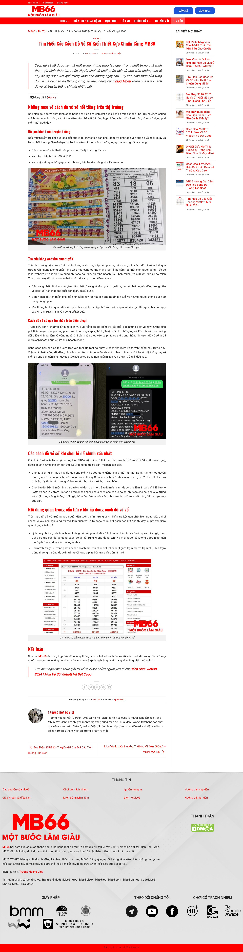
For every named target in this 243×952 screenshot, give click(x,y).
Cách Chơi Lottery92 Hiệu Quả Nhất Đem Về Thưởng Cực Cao (200, 167)
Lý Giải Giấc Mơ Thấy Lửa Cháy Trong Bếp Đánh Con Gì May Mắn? (200, 150)
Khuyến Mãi (162, 21)
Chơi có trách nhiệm (75, 789)
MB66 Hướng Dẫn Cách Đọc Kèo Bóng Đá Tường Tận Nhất (200, 185)
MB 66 (42, 656)
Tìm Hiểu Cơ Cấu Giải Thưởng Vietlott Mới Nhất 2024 (199, 202)
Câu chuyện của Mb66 (15, 789)
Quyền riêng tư (133, 789)
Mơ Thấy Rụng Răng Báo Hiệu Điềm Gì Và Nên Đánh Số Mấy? (198, 115)
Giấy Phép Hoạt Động (87, 21)
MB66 (63, 21)
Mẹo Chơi (111, 21)
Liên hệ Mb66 (132, 797)
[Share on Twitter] (91, 687)
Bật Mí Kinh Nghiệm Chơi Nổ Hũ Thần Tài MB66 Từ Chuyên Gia (198, 45)
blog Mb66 (123, 81)
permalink (120, 699)
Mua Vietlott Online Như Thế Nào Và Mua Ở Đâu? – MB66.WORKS (200, 63)
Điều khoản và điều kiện (16, 797)
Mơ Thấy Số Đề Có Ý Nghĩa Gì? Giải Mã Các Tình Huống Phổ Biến (199, 97)
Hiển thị (52, 97)
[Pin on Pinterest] (103, 687)
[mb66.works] (47, 11)
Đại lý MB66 (33, 2)
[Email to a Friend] (97, 687)
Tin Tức (178, 21)
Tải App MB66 (47, 2)
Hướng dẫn (141, 21)
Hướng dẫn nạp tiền (197, 789)
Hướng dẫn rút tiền (196, 797)
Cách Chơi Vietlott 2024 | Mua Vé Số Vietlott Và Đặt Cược (198, 132)
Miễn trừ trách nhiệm (76, 797)
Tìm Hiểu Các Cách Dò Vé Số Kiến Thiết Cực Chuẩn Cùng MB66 (199, 80)
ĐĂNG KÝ (183, 10)
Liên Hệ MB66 (63, 2)
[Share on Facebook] (84, 687)
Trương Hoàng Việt (110, 53)
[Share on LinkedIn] (109, 687)
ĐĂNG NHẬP (205, 10)
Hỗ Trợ (125, 21)
